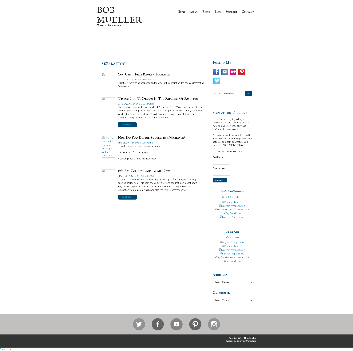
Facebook (158, 324)
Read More (126, 124)
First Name (219, 157)
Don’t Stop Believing (232, 191)
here (240, 151)
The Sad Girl (232, 232)
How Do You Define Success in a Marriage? (151, 137)
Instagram (214, 324)
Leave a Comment (148, 176)
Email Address (220, 168)
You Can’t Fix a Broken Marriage (144, 74)
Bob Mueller (119, 15)
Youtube (176, 324)
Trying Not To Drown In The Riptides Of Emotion (158, 98)
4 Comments (147, 79)
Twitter (139, 324)
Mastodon (5, 349)
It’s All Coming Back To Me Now (144, 171)
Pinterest (195, 324)
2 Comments (147, 103)
